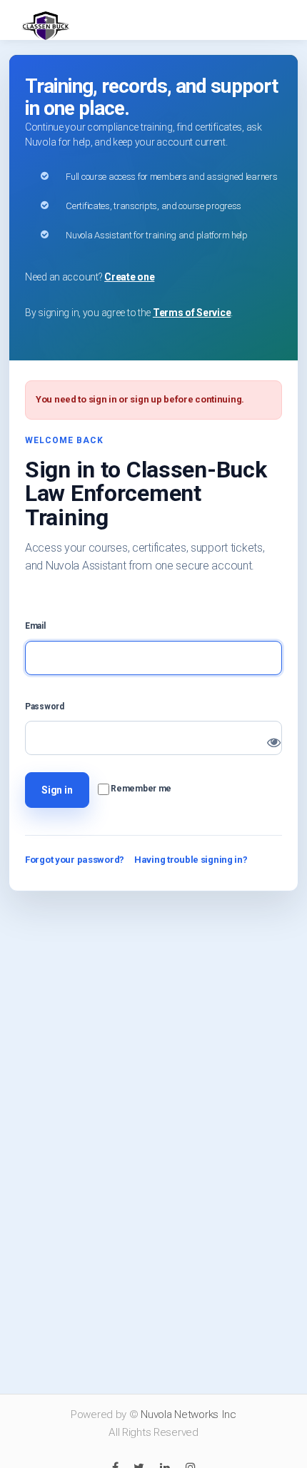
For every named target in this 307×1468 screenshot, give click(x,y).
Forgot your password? (74, 859)
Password (44, 707)
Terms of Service (192, 312)
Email (35, 626)
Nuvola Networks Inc (188, 1414)
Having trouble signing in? (191, 859)
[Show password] (263, 735)
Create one (129, 277)
